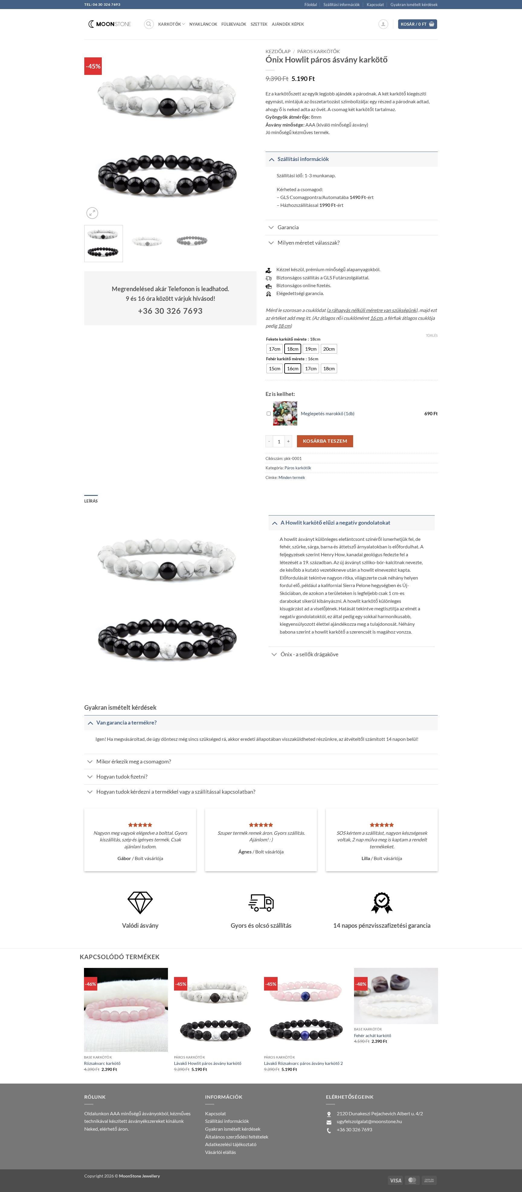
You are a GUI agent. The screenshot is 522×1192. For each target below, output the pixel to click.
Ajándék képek (288, 24)
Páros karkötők (318, 51)
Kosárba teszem (325, 441)
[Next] (245, 134)
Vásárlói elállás (220, 1152)
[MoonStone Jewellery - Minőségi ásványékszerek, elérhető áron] (109, 24)
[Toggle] (271, 159)
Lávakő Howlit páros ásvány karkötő (207, 1063)
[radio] (274, 348)
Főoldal (310, 4)
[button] (149, 24)
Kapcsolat (375, 4)
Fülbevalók (233, 24)
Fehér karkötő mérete (285, 359)
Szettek (259, 24)
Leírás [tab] (91, 501)
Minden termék (292, 477)
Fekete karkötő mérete (286, 339)
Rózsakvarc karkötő (102, 1063)
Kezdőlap (278, 51)
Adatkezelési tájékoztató (230, 1144)
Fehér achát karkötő (372, 1035)
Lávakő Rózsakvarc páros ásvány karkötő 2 (303, 1063)
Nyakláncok (203, 24)
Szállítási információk (342, 4)
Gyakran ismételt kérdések (414, 4)
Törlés (432, 335)
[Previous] (95, 134)
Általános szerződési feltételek (236, 1136)
